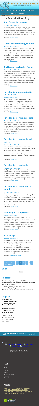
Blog (7, 13)
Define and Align (9, 235)
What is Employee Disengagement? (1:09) (14, 281)
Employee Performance (9, 308)
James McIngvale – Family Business (16, 212)
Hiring (3, 314)
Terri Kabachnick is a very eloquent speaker (19, 117)
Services (8, 10)
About (2, 10)
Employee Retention (8, 310)
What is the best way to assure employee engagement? (18, 289)
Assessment (22, 10)
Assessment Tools (7, 299)
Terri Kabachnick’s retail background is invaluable (17, 188)
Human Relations (7, 315)
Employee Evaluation (8, 305)
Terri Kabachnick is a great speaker (16, 165)
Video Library (14, 37)
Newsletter (14, 13)
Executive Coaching (7, 312)
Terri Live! (31, 10)
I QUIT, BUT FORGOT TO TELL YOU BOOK (16, 390)
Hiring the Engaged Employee (10, 288)
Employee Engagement (8, 303)
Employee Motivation (8, 306)
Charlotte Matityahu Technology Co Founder (19, 43)
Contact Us (7, 378)
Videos (3, 13)
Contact (21, 13)
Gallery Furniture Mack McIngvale (15, 22)
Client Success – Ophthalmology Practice (18, 66)
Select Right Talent (15, 255)
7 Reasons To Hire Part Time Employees (13, 286)
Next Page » (8, 264)
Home (5, 367)
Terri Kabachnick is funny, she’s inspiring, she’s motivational (18, 93)
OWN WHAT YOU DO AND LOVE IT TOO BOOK (17, 388)
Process (15, 10)
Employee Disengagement (9, 301)
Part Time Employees (8, 317)
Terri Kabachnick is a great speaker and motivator (18, 140)
